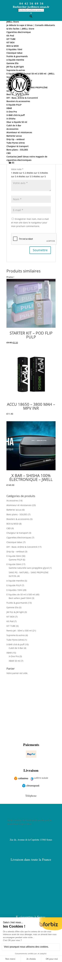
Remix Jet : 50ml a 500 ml (19, 630)
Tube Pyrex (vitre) (15, 639)
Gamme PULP (15, 559)
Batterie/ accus (14, 509)
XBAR (9, 652)
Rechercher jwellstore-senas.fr (31, 6)
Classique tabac (14, 542)
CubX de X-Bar (16, 648)
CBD (8, 528)
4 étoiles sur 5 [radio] (24, 176)
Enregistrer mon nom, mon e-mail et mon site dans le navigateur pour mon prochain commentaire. (30, 223)
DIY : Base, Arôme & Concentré (21, 546)
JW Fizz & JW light (15, 612)
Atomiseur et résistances (18, 505)
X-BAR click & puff (15, 644)
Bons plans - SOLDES (16, 514)
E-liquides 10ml (14, 590)
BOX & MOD (12, 523)
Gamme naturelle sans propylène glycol (29, 567)
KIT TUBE (10, 625)
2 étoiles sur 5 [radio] (32, 172)
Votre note (17, 169)
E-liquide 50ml (13, 556)
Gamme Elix (12, 607)
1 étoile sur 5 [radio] (17, 172)
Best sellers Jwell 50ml (20, 598)
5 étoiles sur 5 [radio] (39, 176)
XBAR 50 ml (14, 660)
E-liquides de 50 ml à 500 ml (20, 594)
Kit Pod (10, 621)
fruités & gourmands (16, 602)
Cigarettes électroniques (18, 537)
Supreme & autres (15, 635)
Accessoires (12, 500)
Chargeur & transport (17, 532)
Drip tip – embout (15, 551)
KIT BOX (10, 616)
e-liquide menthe (15, 580)
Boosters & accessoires (17, 519)
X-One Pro (14, 656)
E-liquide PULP (13, 585)
